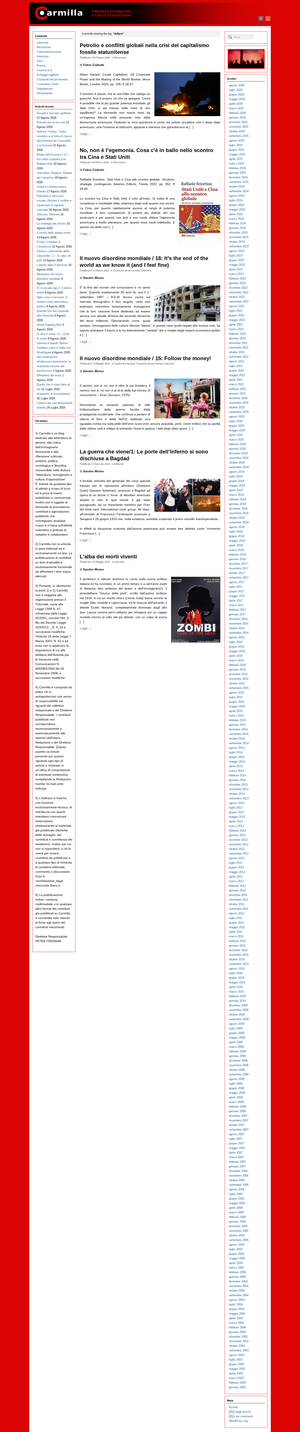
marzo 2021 (236, 384)
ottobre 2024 (237, 186)
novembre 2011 (238, 899)
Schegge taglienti (48, 74)
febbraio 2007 (237, 1161)
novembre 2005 (238, 1230)
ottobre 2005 (237, 1235)
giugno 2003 (236, 1364)
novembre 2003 (238, 1341)
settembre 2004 (239, 1295)
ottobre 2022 (237, 297)
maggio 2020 (237, 430)
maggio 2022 (237, 320)
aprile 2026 (236, 103)
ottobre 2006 (237, 1180)
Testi (40, 61)
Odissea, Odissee (48, 214)
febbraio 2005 (237, 1272)
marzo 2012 (236, 881)
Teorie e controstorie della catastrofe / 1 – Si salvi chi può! (54, 256)
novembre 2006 (238, 1175)
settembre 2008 (239, 1074)
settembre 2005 (239, 1240)
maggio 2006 (237, 1203)
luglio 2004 (235, 1304)
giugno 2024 (236, 205)
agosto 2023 (236, 251)
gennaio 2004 (237, 1332)
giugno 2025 (236, 149)
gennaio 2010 (237, 1000)
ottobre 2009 (237, 1014)
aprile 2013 (236, 821)
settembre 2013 (239, 798)
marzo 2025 (236, 163)
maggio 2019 (237, 485)
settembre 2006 (239, 1184)
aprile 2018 (236, 545)
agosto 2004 (236, 1299)
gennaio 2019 (237, 504)
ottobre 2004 (237, 1290)
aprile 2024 (236, 214)
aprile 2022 (236, 324)
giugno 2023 (236, 260)
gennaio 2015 (237, 724)
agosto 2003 (236, 1355)
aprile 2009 (236, 1042)
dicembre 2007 (238, 1115)
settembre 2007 (239, 1129)
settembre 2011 (238, 908)
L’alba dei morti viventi (108, 556)
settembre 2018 (239, 522)
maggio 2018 (237, 540)
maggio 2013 (237, 816)
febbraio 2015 (237, 720)
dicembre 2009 (238, 1005)
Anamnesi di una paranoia (53, 393)
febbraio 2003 (237, 1382)
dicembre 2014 (238, 729)
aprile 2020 (236, 435)
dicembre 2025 (238, 122)
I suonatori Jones (48, 84)
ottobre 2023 (237, 241)
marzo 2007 (236, 1157)
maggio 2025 (237, 154)
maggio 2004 (237, 1313)
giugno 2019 (236, 481)
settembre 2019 (239, 467)
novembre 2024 (238, 182)
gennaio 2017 (237, 614)
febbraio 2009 (237, 1051)
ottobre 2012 (237, 849)
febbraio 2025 (237, 168)
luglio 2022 (235, 310)
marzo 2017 (236, 605)
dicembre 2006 (238, 1171)
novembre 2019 (238, 458)
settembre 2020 (239, 412)
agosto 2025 (236, 140)
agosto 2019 (236, 471)
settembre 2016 (239, 632)
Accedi (233, 1407)
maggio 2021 (237, 375)
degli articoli (240, 1411)
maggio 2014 (237, 761)
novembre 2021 (238, 347)
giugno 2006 (236, 1198)
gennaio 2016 (237, 669)
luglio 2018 (235, 531)
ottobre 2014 (237, 738)
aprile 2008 (236, 1097)
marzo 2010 (236, 991)
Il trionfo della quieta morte (53, 232)
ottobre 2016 (237, 628)
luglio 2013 (235, 807)
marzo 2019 (236, 494)
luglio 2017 (235, 586)
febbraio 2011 (237, 941)
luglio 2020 (235, 421)
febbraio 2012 (237, 885)
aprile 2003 (236, 1373)
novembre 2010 (238, 954)
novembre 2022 (238, 292)
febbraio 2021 (237, 389)
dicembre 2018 (238, 508)
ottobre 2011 (236, 904)
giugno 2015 (236, 701)
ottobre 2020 (237, 407)
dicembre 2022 (238, 287)
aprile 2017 (236, 600)
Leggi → (85, 133)
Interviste (43, 56)
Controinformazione (124, 363)
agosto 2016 (236, 637)
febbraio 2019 (237, 499)
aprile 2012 (236, 876)
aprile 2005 (236, 1263)
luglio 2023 (235, 255)
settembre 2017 (239, 577)
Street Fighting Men (49, 324)
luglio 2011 (235, 918)
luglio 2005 (235, 1249)
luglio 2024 (235, 200)
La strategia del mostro (51, 223)
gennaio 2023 (237, 283)
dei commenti (241, 1416)
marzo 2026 (236, 108)
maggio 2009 (237, 1037)
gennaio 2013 (237, 835)
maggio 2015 (237, 706)
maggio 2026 (237, 99)
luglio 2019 (235, 476)
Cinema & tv (44, 70)
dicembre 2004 (238, 1281)
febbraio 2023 (237, 278)
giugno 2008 (236, 1088)
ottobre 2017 (237, 573)
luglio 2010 (235, 973)
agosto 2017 (236, 582)
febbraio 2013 (237, 830)
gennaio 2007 (237, 1166)
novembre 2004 (238, 1286)
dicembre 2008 (238, 1060)
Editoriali (118, 464)
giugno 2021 (236, 370)
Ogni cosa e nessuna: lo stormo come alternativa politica (52, 302)
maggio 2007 (237, 1148)
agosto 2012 (236, 858)
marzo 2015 (236, 715)
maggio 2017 (237, 596)
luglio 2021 (235, 366)
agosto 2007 (236, 1134)
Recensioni (120, 57)
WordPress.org (238, 1421)
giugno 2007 (236, 1143)
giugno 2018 (236, 536)
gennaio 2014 (237, 780)
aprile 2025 (236, 159)
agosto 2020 (236, 416)
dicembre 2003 (238, 1336)
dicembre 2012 (238, 839)
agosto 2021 (236, 361)
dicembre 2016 (238, 619)
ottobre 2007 (237, 1125)
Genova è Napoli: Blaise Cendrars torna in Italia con (54, 348)
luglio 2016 (235, 642)
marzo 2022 (236, 329)
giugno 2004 (236, 1309)
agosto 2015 (236, 692)
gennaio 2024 (237, 228)
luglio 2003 (235, 1359)
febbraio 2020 (237, 444)
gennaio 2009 (237, 1056)
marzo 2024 (236, 218)
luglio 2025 (235, 145)
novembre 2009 (238, 1010)
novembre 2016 (238, 623)
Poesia (41, 65)
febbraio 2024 (237, 223)
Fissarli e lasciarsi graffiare (54, 113)
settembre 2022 (239, 301)
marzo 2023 (236, 274)
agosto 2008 (236, 1079)
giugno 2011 (236, 922)
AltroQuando (44, 93)
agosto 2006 (236, 1189)
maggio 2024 (237, 209)
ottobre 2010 (237, 959)
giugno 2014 (236, 757)
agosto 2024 (236, 195)
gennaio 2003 (237, 1387)
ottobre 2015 (237, 683)
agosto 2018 (236, 527)
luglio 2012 (235, 862)
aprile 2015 (236, 711)
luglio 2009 (235, 1028)
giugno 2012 (236, 867)
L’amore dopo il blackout (52, 265)
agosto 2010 (236, 968)
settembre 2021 (239, 356)
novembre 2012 (238, 844)
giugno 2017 (236, 591)
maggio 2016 (237, 651)
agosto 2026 (236, 85)
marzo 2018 (236, 550)
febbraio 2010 (237, 996)
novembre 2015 (238, 678)
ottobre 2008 (237, 1069)
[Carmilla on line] (150, 13)
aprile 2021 (236, 379)
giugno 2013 (236, 812)
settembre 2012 (239, 853)
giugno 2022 (236, 315)
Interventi (146, 270)
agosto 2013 (236, 803)
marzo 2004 (236, 1322)
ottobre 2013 (237, 793)
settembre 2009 (239, 1019)
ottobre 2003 (237, 1345)
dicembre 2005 (238, 1226)
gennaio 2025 (237, 172)
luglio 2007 (235, 1138)
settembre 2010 (239, 964)
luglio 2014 (235, 752)
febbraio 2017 (237, 609)
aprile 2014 (236, 766)
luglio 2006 (235, 1194)
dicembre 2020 (238, 398)
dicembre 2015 (238, 674)
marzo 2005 (236, 1267)
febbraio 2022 (237, 333)
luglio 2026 (235, 90)
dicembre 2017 (238, 563)
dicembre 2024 (238, 177)
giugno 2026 (236, 94)
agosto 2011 (236, 913)
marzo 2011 (236, 936)
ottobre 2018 (237, 517)
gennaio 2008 (237, 1111)
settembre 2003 (239, 1350)
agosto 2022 (236, 306)
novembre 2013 (238, 789)
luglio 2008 (235, 1083)
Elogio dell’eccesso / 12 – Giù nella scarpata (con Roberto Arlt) (53, 159)
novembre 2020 (238, 402)
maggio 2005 (237, 1258)
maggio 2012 (237, 872)
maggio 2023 (237, 264)
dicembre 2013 (238, 784)
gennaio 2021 (237, 393)
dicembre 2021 (238, 343)
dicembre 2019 (238, 453)
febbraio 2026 (237, 113)
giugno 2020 (236, 425)
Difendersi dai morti (49, 375)
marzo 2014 (236, 770)
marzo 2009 (236, 1046)
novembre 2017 (238, 568)
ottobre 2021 (237, 352)
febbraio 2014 (237, 775)
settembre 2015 (239, 688)
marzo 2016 (236, 660)
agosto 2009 (236, 1023)
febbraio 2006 (237, 1217)
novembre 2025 (238, 126)
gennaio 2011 (237, 945)
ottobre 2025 (237, 131)
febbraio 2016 (237, 665)
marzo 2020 (236, 439)
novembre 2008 (238, 1065)
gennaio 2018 (237, 559)
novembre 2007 (238, 1120)
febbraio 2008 (237, 1106)
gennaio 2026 (237, 117)
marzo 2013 (236, 826)
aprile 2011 (235, 931)
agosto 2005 (236, 1244)
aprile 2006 (236, 1207)
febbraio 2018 (237, 554)
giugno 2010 (236, 977)
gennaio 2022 (237, 338)
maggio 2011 (237, 927)
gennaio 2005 (237, 1276)
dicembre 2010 (238, 950)
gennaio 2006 (237, 1221)
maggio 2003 (237, 1368)
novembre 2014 (238, 734)
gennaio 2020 (237, 448)
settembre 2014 (239, 743)
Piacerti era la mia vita (51, 122)
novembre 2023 (238, 237)
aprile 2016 (236, 655)
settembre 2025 (239, 136)
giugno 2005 (236, 1253)
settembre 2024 (239, 191)
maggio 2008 (237, 1092)
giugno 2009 (236, 1033)
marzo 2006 (236, 1212)
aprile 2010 (236, 987)
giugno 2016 (236, 646)
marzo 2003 (236, 1378)
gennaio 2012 (237, 890)
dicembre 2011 (238, 895)
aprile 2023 (236, 269)
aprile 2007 (236, 1152)
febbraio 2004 (237, 1327)
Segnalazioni (45, 88)
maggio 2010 (237, 982)
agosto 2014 (236, 747)
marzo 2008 (236, 1102)
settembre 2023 (239, 246)
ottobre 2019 (237, 462)
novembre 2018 (238, 513)
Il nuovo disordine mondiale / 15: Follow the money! (145, 358)
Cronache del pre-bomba (126, 270)
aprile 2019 (236, 490)
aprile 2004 (236, 1318)
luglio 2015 (235, 697)
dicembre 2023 (238, 232)
